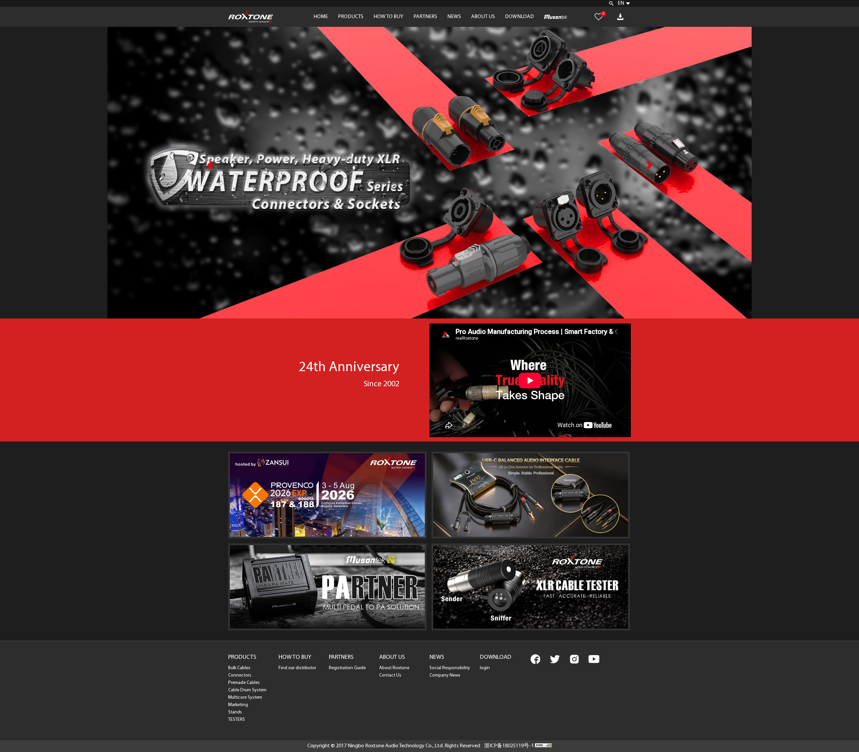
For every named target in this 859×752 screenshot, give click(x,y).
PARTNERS (425, 16)
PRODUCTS (350, 16)
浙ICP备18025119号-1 (509, 746)
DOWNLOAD (519, 16)
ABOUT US (483, 16)
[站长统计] (543, 746)
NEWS (454, 16)
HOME (320, 16)
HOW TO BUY (388, 16)
